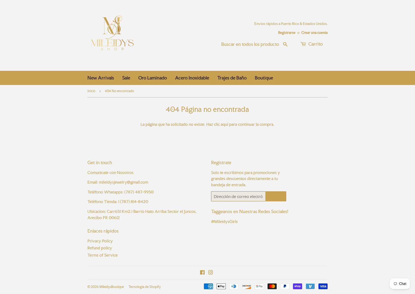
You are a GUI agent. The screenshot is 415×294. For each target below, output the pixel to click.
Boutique (264, 78)
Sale (126, 78)
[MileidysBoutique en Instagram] (210, 272)
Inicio (91, 91)
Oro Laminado (152, 78)
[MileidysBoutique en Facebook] (202, 272)
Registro (276, 196)
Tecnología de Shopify (144, 287)
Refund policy (99, 247)
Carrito (315, 44)
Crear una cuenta (314, 32)
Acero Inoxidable (192, 78)
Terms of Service (102, 255)
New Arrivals (100, 78)
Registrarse (286, 32)
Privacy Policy (100, 240)
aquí (224, 124)
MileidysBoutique (111, 287)
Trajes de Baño (232, 78)
